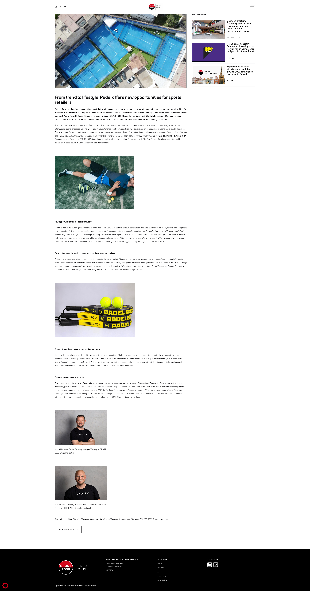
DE (61, 7)
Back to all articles (68, 530)
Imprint (158, 572)
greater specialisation (72, 266)
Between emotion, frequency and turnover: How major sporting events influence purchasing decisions (239, 26)
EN (56, 7)
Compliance (160, 568)
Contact (159, 564)
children (145, 238)
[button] (5, 585)
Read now (230, 37)
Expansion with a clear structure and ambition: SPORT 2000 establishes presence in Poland (240, 71)
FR (65, 7)
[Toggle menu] (252, 6)
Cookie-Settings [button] (161, 580)
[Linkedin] (209, 564)
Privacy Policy (161, 576)
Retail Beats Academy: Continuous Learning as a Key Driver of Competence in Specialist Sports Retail (240, 48)
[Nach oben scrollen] (73, 568)
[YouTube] (215, 564)
